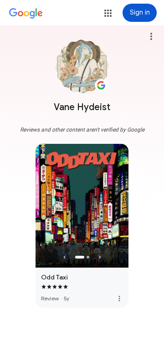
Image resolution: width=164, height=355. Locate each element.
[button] (108, 13)
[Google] (26, 13)
